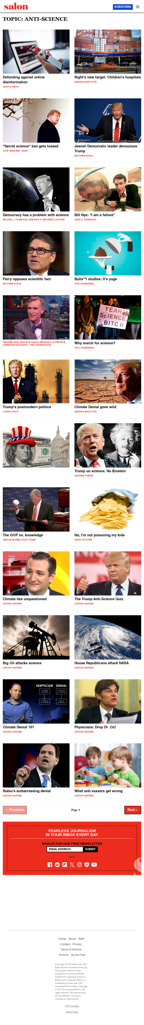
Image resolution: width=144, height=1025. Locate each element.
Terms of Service (71, 949)
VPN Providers (72, 1006)
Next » (132, 810)
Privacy (77, 944)
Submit (90, 849)
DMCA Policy (72, 1012)
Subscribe (122, 7)
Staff (81, 939)
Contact (65, 944)
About (72, 939)
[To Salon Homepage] (16, 6)
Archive (63, 955)
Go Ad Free (78, 955)
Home (62, 939)
